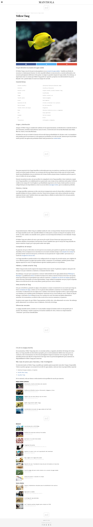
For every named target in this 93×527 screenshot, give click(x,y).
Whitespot (71, 273)
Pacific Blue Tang (22, 372)
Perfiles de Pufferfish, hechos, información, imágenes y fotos (39, 390)
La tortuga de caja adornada (31, 498)
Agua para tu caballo (29, 491)
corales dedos (57, 138)
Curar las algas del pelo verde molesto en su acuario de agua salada (41, 470)
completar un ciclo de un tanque (61, 277)
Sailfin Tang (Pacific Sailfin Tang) (32, 402)
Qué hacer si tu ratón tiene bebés (32, 438)
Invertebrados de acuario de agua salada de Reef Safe (37, 409)
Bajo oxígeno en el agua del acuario (33, 457)
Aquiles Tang (21, 375)
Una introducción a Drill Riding (31, 426)
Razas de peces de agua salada (37, 13)
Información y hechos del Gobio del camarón (35, 384)
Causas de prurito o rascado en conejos (34, 476)
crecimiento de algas (25, 289)
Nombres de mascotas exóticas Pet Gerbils (35, 432)
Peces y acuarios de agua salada (22, 13)
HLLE (32, 275)
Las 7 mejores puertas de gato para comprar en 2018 (37, 504)
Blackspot (18, 275)
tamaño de (65, 251)
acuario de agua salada (53, 71)
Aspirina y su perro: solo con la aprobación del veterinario (38, 451)
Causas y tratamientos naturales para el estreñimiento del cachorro (41, 485)
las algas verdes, (53, 185)
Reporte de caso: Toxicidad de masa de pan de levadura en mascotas (41, 464)
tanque (72, 251)
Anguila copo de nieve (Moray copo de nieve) (35, 396)
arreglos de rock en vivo (28, 255)
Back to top (46, 520)
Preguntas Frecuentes (29, 445)
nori (30, 295)
